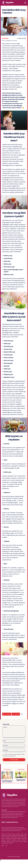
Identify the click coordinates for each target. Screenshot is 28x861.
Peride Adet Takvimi (19, 827)
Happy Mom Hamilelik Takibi (7, 827)
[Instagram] (2, 845)
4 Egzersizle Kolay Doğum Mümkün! (20, 780)
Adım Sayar (4, 830)
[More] (21, 714)
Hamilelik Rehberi (22, 829)
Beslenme (5, 38)
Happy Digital (17, 856)
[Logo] (7, 3)
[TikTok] (6, 845)
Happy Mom (10, 830)
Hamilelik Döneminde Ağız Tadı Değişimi (7, 781)
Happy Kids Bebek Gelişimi (7, 829)
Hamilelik (16, 829)
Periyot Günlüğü (17, 830)
